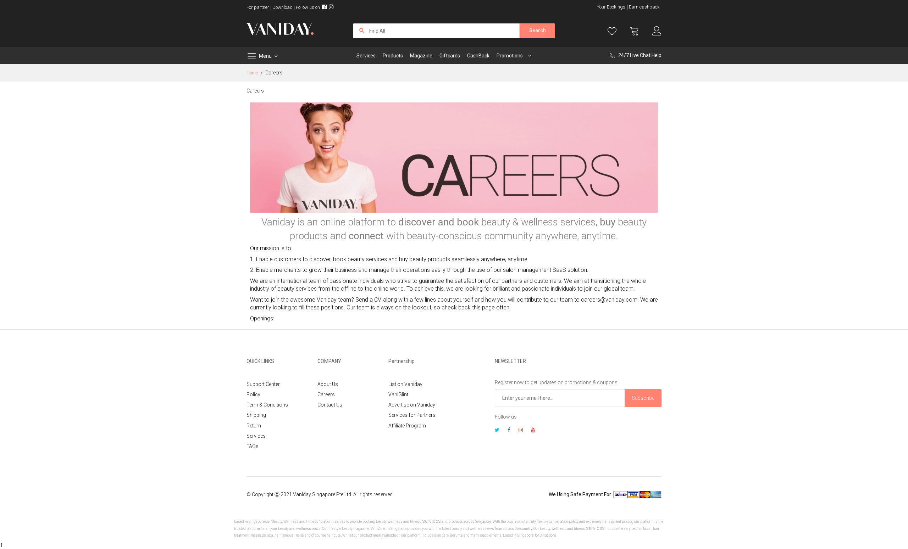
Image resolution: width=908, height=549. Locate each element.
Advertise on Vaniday (411, 405)
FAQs (253, 446)
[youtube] (533, 430)
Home (253, 73)
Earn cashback (644, 7)
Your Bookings (611, 7)
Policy (253, 394)
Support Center (263, 384)
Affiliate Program (407, 425)
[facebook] (509, 430)
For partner (258, 7)
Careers (326, 394)
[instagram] (521, 430)
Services (256, 436)
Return (254, 425)
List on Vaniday (405, 384)
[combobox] (436, 30)
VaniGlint (398, 394)
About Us (327, 384)
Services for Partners (412, 415)
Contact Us (329, 405)
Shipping (256, 415)
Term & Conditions (267, 405)
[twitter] (497, 430)
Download (282, 7)
